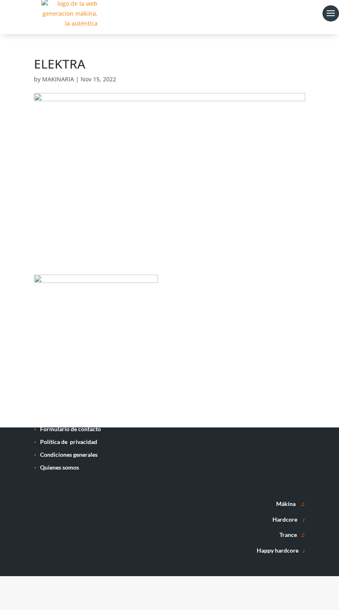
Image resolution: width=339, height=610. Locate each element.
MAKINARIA (58, 79)
